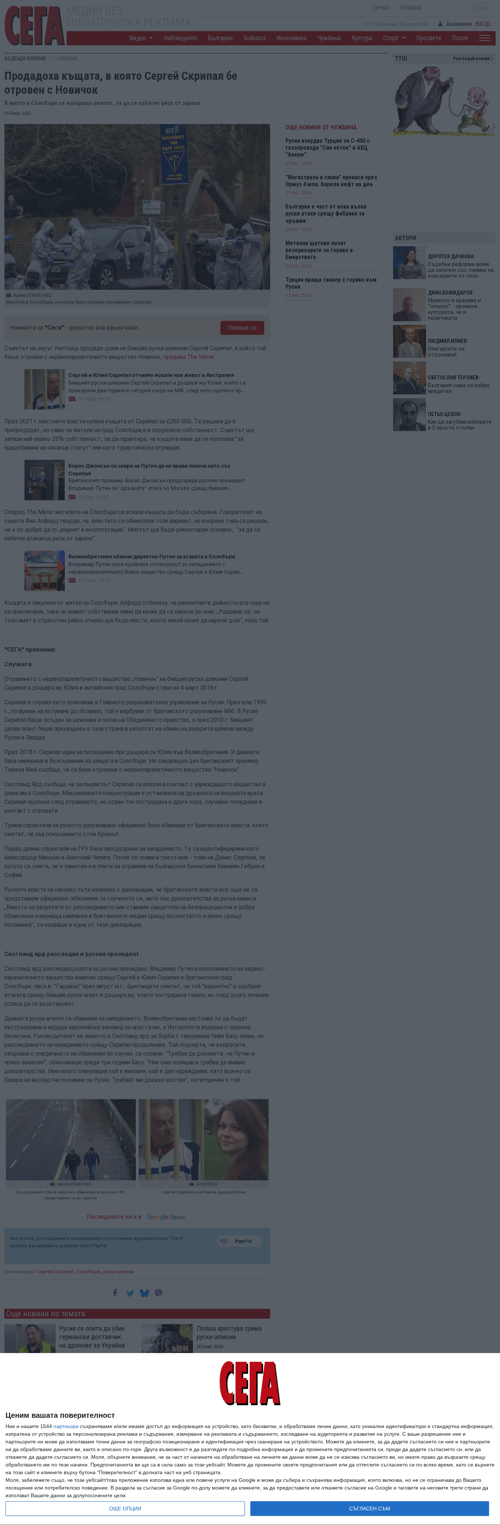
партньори (66, 1426)
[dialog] (250, 1439)
